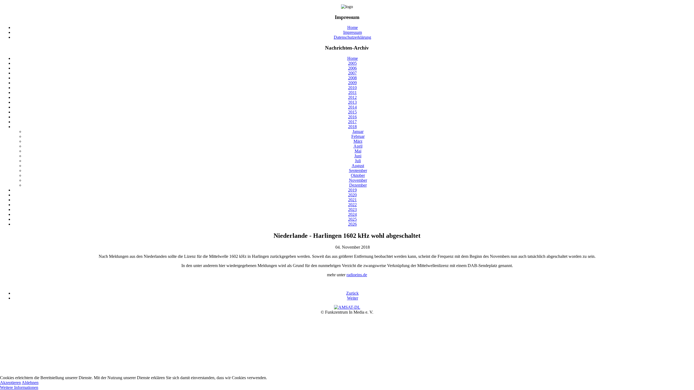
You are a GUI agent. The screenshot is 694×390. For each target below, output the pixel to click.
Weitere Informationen (19, 387)
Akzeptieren (10, 382)
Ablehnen (30, 382)
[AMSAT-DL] (347, 307)
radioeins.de (356, 274)
